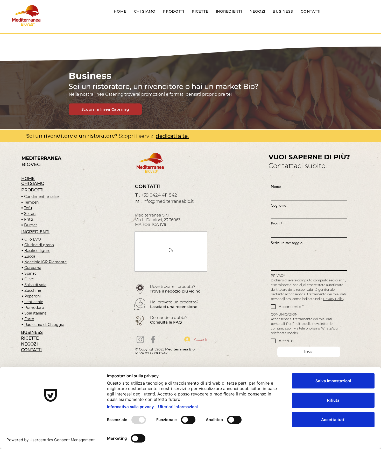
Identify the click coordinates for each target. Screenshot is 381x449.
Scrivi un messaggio (286, 243)
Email (277, 224)
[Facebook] (153, 339)
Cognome (278, 205)
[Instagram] (140, 339)
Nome (276, 186)
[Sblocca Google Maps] (171, 251)
